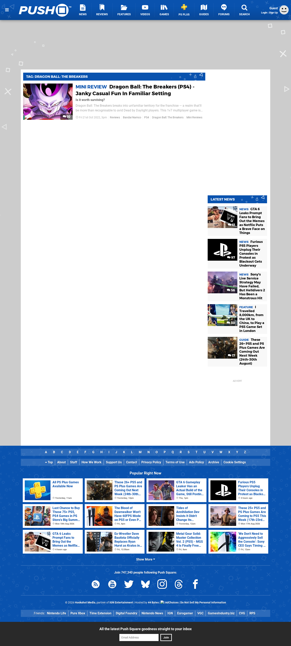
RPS (252, 613)
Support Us (114, 462)
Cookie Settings (234, 462)
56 (232, 290)
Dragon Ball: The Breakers (168, 117)
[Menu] (7, 10)
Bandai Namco (132, 117)
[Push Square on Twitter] (129, 585)
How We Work (92, 462)
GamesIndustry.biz (221, 613)
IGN (170, 613)
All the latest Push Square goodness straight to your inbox (145, 629)
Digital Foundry (126, 613)
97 (232, 257)
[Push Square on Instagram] (162, 585)
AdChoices (172, 602)
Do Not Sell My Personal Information (203, 602)
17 (233, 225)
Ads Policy (196, 462)
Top (50, 462)
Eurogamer (185, 613)
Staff (73, 462)
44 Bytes (153, 602)
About (61, 462)
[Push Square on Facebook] (195, 585)
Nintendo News (152, 613)
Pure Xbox (77, 613)
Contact (131, 462)
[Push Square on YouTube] (112, 585)
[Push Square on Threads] (178, 585)
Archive (213, 462)
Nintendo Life (56, 613)
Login (264, 12)
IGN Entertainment (121, 602)
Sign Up (273, 12)
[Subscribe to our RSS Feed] (95, 585)
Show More (144, 559)
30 (232, 323)
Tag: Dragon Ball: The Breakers (57, 77)
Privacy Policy (151, 462)
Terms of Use (175, 462)
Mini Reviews (194, 117)
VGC (200, 613)
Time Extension (100, 613)
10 (68, 117)
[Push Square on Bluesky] (145, 585)
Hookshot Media (85, 602)
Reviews (115, 117)
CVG (242, 613)
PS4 (146, 117)
